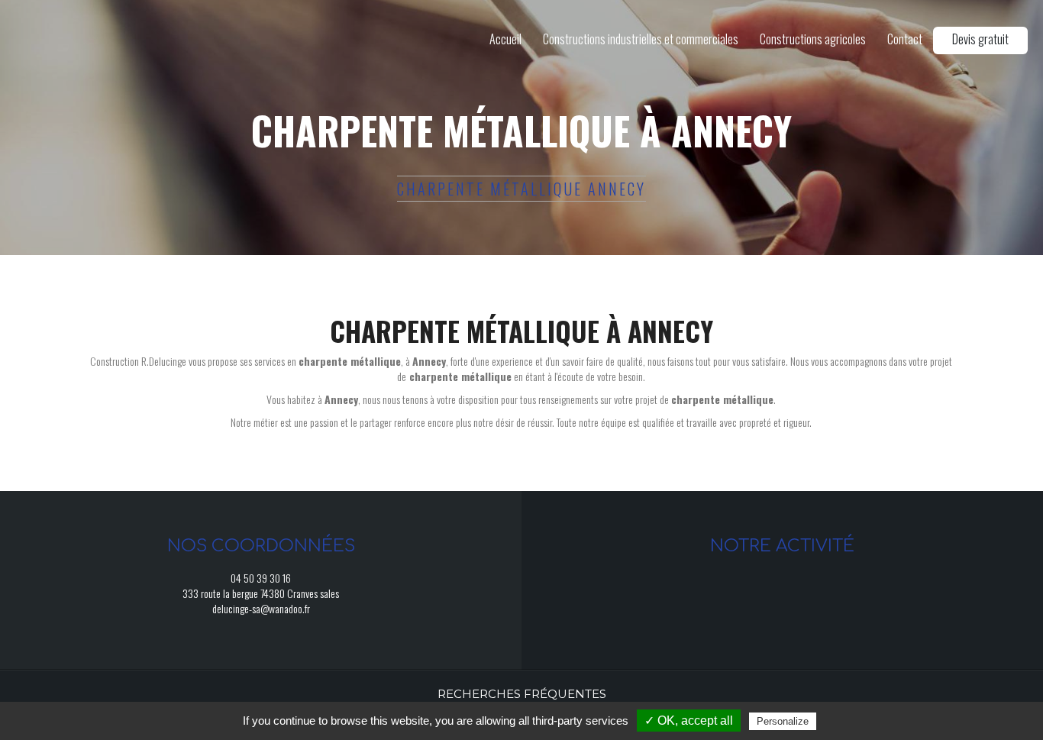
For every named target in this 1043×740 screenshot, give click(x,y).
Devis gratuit (980, 39)
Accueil (505, 39)
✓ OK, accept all (688, 720)
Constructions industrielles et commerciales (640, 39)
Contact (904, 39)
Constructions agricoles (813, 39)
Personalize (783, 721)
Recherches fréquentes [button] (522, 694)
